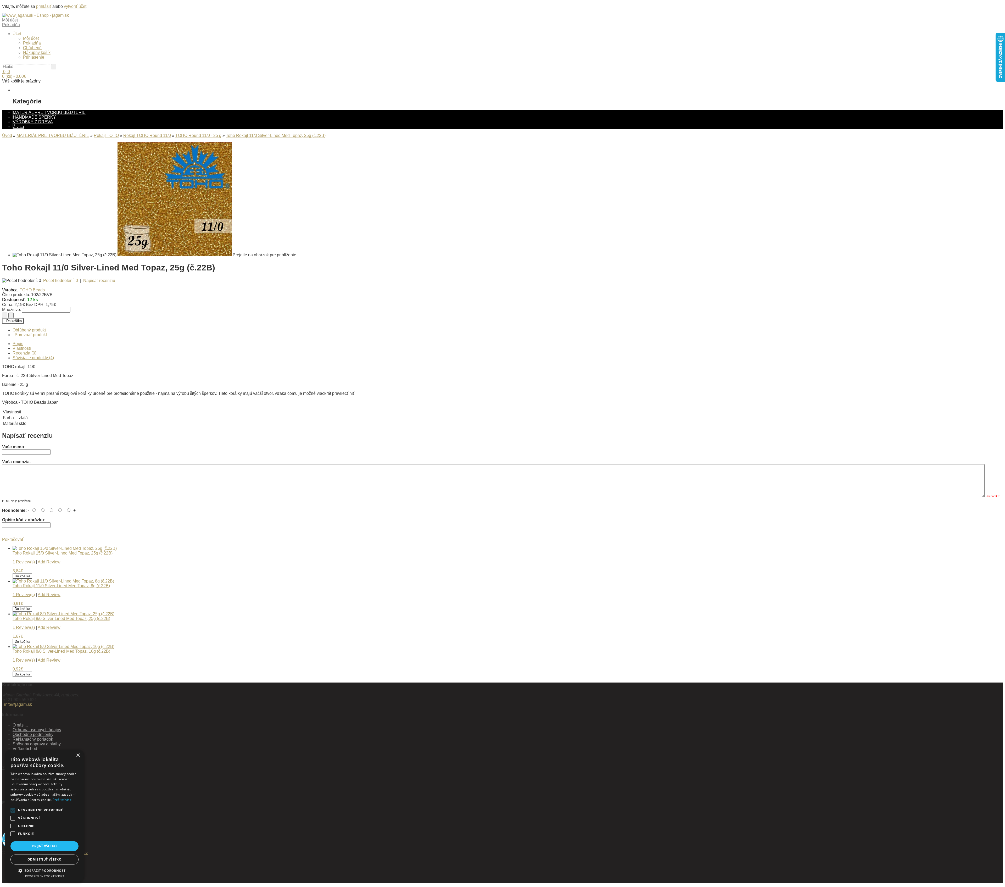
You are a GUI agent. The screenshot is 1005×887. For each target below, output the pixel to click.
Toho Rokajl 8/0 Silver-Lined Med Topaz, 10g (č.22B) (61, 651)
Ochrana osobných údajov (37, 730)
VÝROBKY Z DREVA (33, 122)
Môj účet (31, 38)
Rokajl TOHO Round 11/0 (147, 135)
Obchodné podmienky (33, 734)
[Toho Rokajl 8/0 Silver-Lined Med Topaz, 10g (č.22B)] (63, 646)
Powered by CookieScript (44, 876)
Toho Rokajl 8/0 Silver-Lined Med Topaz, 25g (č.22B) (61, 618)
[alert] (44, 816)
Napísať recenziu (99, 280)
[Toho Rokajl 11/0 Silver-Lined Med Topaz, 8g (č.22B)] (63, 581)
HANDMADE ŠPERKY (34, 117)
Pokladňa (32, 43)
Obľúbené (32, 48)
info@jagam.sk (18, 704)
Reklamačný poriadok (33, 739)
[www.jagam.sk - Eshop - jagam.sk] (35, 15)
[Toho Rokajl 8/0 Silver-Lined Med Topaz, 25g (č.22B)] (63, 614)
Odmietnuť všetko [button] (44, 859)
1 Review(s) (24, 562)
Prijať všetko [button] (44, 846)
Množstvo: (11, 309)
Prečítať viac (62, 799)
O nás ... (20, 725)
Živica (18, 126)
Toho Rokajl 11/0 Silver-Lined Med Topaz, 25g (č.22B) (276, 135)
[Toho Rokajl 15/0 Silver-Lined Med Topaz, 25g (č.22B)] (65, 548)
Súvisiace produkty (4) (33, 358)
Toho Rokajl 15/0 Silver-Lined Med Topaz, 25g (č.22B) (63, 553)
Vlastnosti (22, 348)
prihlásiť (43, 6)
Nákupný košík (37, 52)
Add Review (49, 562)
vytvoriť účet (75, 6)
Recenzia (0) (24, 353)
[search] (53, 66)
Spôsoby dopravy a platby (37, 744)
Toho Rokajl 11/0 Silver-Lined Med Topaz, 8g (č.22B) (61, 586)
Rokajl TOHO (106, 135)
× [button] (78, 755)
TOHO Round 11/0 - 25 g (198, 135)
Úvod (7, 135)
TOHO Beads (32, 290)
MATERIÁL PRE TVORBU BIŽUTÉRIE (49, 112)
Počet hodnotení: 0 (60, 280)
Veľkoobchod (25, 748)
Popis (18, 343)
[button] (44, 870)
